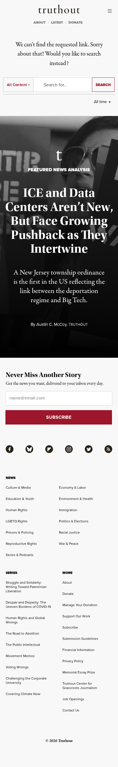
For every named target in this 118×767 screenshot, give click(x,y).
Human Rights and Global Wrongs (25, 620)
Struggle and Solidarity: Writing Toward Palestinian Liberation (26, 587)
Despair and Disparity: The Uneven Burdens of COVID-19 (28, 604)
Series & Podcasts (20, 554)
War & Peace (68, 543)
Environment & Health (76, 498)
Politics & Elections (73, 521)
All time (100, 102)
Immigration (68, 510)
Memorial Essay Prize (78, 672)
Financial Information (78, 649)
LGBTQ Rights (16, 521)
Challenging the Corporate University (26, 680)
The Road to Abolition (22, 633)
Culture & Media (18, 487)
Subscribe (70, 627)
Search (103, 84)
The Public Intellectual (23, 644)
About (67, 582)
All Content (17, 84)
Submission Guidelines (80, 638)
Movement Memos (20, 655)
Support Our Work (76, 616)
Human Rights (16, 510)
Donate (68, 593)
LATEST (57, 22)
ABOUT (40, 22)
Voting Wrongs (17, 667)
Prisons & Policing (20, 532)
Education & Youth (20, 498)
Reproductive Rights (21, 543)
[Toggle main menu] (111, 10)
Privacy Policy (72, 661)
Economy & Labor (72, 487)
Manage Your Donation (79, 605)
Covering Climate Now (23, 693)
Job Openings (73, 699)
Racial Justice (69, 532)
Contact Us (70, 710)
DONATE (75, 22)
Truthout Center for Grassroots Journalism (79, 685)
